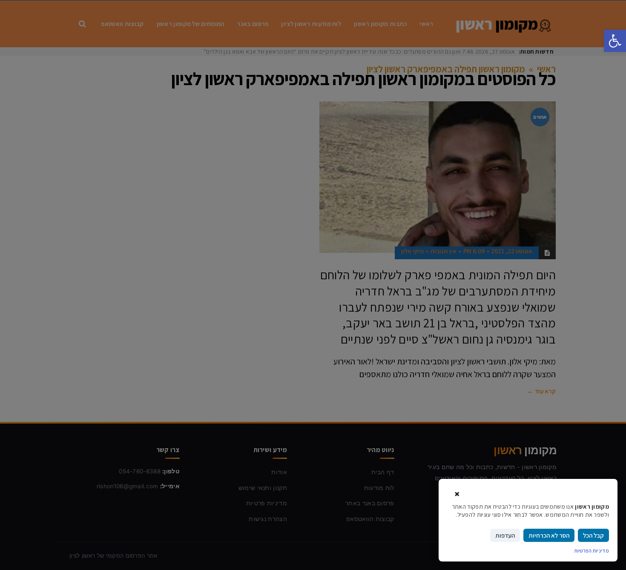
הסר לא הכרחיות (548, 535)
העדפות (505, 535)
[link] (615, 41)
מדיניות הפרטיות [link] (591, 550)
